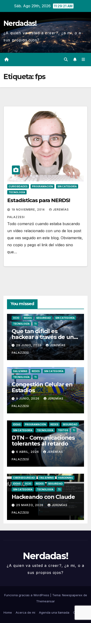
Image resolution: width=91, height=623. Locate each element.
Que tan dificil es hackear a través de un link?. (43, 337)
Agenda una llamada (54, 612)
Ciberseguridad (24, 477)
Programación (42, 186)
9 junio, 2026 (28, 398)
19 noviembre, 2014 (29, 209)
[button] (66, 59)
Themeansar (45, 601)
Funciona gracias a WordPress (27, 595)
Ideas (17, 424)
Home (8, 612)
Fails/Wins (20, 371)
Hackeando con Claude (43, 496)
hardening (65, 477)
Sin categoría (67, 186)
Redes (28, 317)
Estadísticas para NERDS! (38, 200)
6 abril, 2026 (28, 452)
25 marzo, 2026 (30, 505)
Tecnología (17, 192)
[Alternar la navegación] (83, 59)
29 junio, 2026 (29, 345)
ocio (16, 317)
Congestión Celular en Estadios (42, 387)
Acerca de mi (25, 612)
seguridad (43, 317)
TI (35, 323)
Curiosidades (18, 186)
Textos (63, 430)
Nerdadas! (20, 23)
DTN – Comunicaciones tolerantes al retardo (43, 440)
